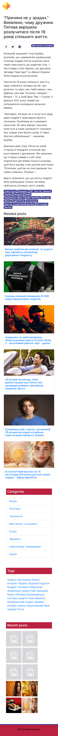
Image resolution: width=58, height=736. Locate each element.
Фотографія (41, 204)
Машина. (40, 598)
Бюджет (12, 587)
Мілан (7, 201)
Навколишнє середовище (25, 546)
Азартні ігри (14, 579)
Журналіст (23, 191)
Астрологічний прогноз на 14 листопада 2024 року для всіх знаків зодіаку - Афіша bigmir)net (27, 474)
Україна (23, 583)
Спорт (13, 531)
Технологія (15, 516)
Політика (14, 508)
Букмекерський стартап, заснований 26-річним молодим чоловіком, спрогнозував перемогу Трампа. (27, 432)
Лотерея (23, 587)
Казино (27, 579)
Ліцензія (33, 583)
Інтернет (12, 583)
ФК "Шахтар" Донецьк (40, 191)
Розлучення (31, 201)
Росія (20, 609)
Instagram (18, 194)
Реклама (20, 594)
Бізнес (13, 501)
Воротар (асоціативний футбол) (19, 204)
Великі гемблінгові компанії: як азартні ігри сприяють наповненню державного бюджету (28, 252)
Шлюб (28, 194)
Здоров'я (14, 538)
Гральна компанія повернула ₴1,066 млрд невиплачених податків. (27, 298)
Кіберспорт (36, 587)
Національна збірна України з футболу (22, 197)
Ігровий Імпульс (22, 5)
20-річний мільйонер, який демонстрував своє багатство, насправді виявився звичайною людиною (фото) (24, 384)
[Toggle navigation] (51, 6)
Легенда (46, 197)
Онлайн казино (16, 605)
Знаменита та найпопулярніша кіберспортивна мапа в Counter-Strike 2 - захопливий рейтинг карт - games (28, 340)
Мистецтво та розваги (23, 523)
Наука (13, 554)
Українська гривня (18, 590)
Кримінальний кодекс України (25, 601)
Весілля (8, 207)
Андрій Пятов (18, 201)
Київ (33, 590)
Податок (44, 583)
